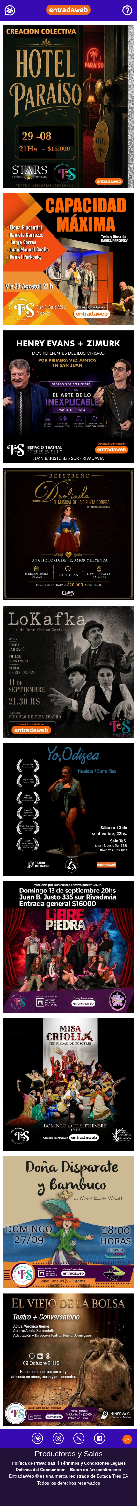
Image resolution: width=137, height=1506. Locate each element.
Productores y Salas (69, 1453)
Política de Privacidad (33, 1463)
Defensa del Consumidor (40, 1469)
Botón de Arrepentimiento (95, 1469)
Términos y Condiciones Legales (93, 1463)
